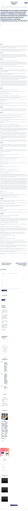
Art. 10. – (2, 198)
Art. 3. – (2, 59)
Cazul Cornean (4, 397)
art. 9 (19, 125)
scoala (5, 469)
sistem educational (4, 470)
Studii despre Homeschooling (6, 387)
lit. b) (16, 128)
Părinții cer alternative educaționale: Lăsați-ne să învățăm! (4, 321)
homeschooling (3, 466)
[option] (3, 428)
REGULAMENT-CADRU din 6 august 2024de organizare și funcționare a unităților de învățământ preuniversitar (21, 264)
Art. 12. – (2, 213)
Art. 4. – (2, 68)
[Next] (5, 443)
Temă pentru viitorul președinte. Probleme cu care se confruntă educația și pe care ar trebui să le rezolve (4, 311)
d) (17, 128)
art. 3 (23, 73)
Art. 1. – (1, 44)
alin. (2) (20, 205)
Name (2, 280)
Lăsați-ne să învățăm (14, 3)
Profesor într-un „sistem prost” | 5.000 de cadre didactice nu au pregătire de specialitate (6, 264)
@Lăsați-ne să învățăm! (14, 505)
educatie (3, 465)
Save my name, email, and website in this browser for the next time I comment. (11, 288)
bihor (2, 462)
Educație (4, 401)
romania (3, 469)
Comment (2, 274)
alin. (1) (17, 125)
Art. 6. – (2, 107)
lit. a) (5, 150)
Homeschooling (4, 403)
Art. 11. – (2, 207)
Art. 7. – (2, 112)
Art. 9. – (2, 148)
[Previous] (4, 443)
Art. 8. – (2, 142)
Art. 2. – (2, 52)
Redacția (2, 440)
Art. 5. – (2, 88)
